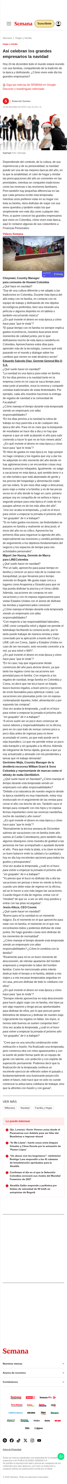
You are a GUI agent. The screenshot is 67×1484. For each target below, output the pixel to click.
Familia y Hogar (43, 1107)
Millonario (10, 1107)
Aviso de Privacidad (16, 1449)
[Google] (5, 1440)
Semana (7, 38)
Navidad (25, 1107)
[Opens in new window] (12, 1440)
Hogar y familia (23, 38)
